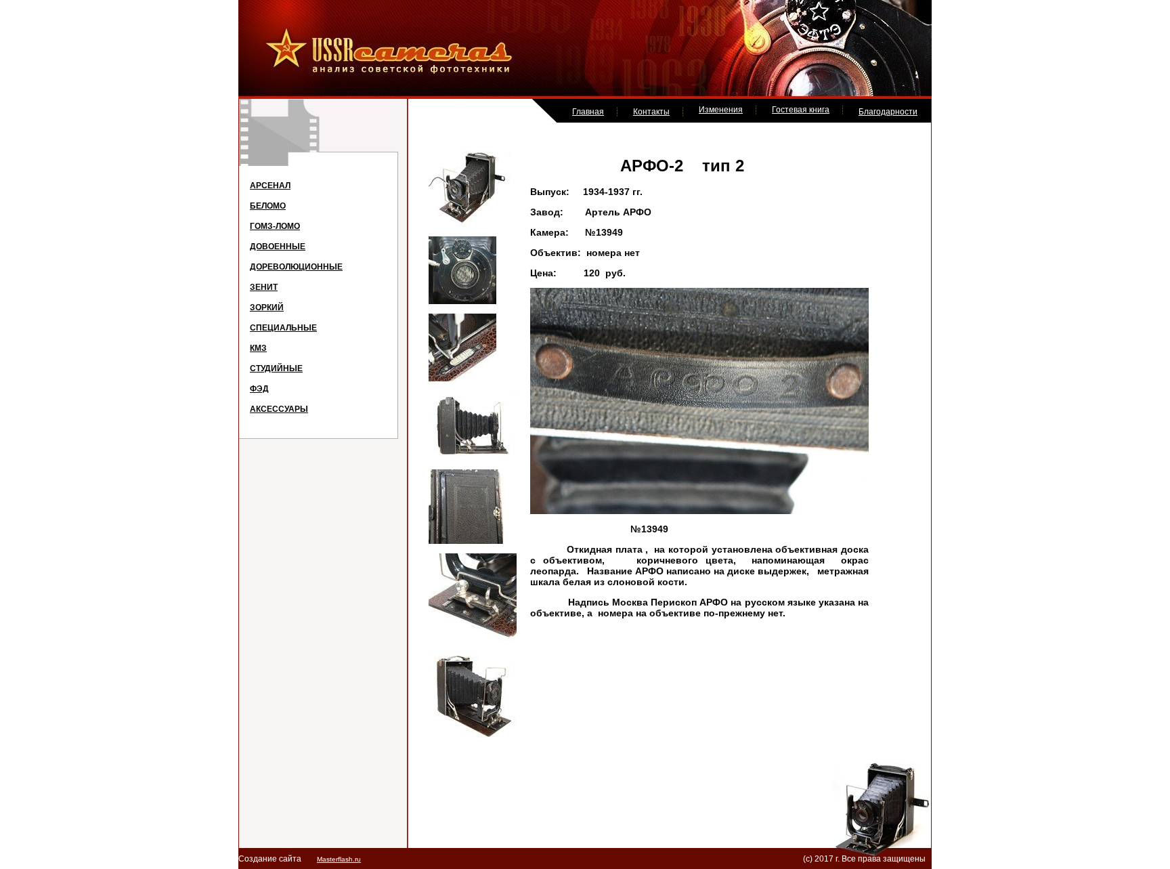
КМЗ (258, 348)
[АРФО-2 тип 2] (469, 224)
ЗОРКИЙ (267, 307)
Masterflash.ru (339, 859)
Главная (588, 111)
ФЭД (259, 389)
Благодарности (888, 111)
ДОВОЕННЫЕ (277, 246)
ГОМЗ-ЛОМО (275, 226)
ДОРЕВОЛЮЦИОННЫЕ (296, 267)
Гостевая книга (800, 109)
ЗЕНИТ (264, 287)
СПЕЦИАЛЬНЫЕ (283, 328)
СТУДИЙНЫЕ (276, 368)
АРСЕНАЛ (270, 185)
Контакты (651, 111)
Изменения (721, 109)
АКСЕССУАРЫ (279, 409)
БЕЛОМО (268, 206)
